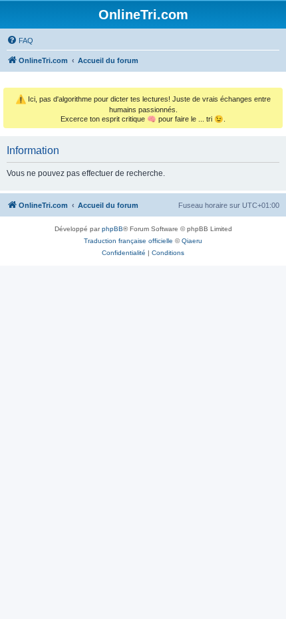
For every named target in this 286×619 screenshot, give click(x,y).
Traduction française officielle (128, 240)
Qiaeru (192, 240)
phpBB (112, 228)
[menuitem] (20, 40)
